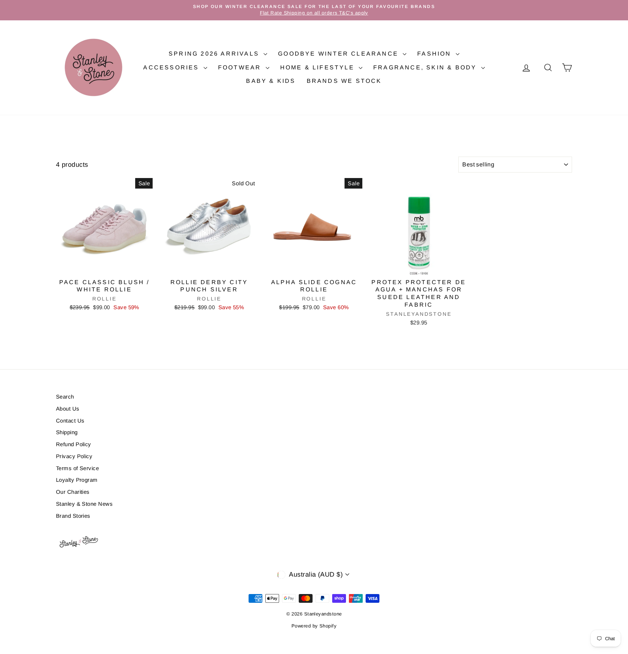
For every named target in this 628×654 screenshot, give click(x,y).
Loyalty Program (77, 480)
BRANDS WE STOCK (344, 81)
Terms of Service (77, 468)
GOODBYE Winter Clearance (339, 54)
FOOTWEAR (241, 67)
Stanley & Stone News (84, 504)
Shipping (67, 432)
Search (65, 396)
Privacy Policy (74, 456)
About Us (68, 408)
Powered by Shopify (314, 626)
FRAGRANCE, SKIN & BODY (426, 67)
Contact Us (70, 420)
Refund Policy (73, 444)
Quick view (104, 267)
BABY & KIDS (270, 81)
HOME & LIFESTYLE (318, 67)
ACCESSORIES (172, 67)
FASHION (435, 54)
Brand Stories (73, 516)
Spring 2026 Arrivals (215, 54)
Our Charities (73, 492)
